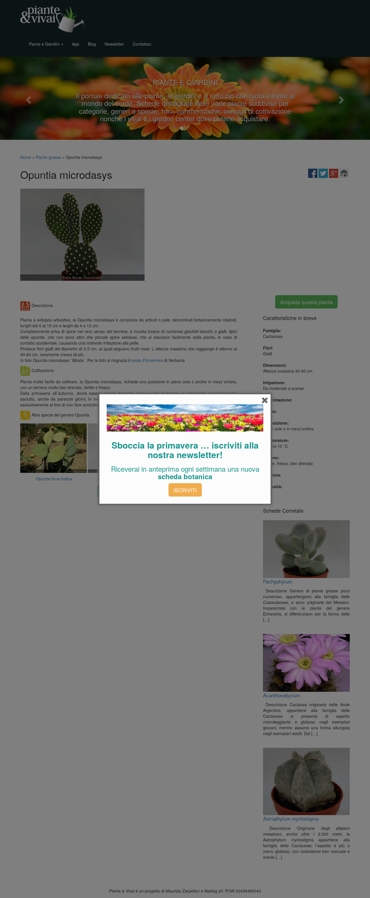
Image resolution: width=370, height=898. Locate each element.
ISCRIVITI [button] (185, 490)
